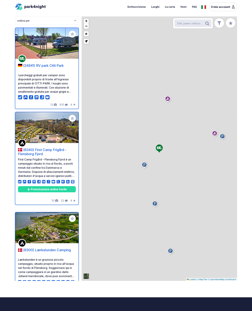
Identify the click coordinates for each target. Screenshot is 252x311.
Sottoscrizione (136, 6)
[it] (204, 6)
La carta (170, 6)
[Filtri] (219, 23)
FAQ (194, 6)
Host (184, 6)
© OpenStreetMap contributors (222, 279)
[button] (144, 165)
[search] (207, 23)
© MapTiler (202, 279)
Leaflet (192, 279)
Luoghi (155, 6)
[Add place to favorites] (72, 34)
